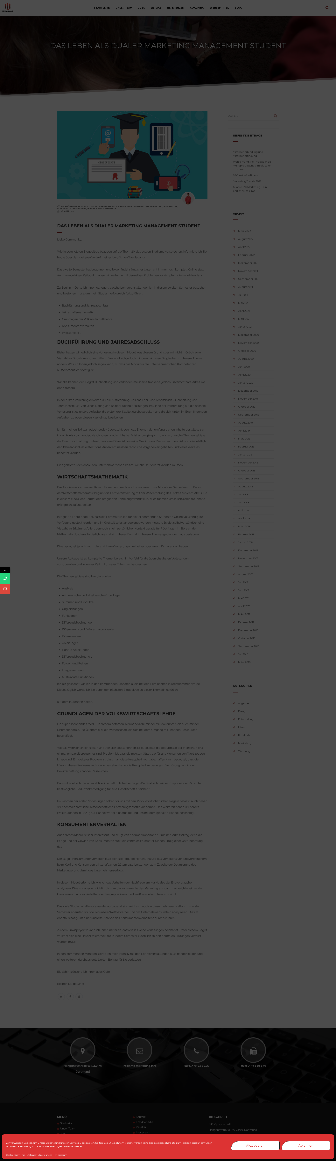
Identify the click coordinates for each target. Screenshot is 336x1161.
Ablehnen (305, 1145)
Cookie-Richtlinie (15, 1155)
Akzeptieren (255, 1145)
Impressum (60, 1155)
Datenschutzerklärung (39, 1155)
